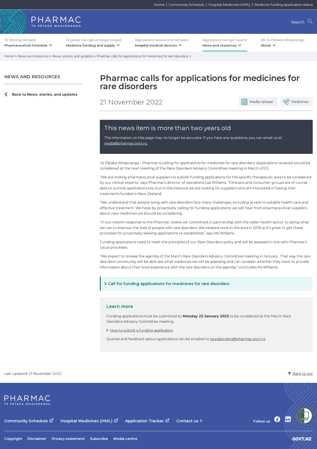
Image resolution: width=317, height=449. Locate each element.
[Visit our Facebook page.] (277, 419)
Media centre (125, 439)
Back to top (303, 374)
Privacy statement (68, 439)
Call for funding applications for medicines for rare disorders (168, 283)
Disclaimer (36, 439)
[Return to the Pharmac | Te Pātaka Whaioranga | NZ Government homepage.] (27, 400)
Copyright (13, 439)
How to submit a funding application (141, 330)
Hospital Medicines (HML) (229, 5)
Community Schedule (186, 5)
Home (159, 5)
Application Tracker (144, 421)
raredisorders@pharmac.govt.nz (237, 339)
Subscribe (99, 439)
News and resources (32, 76)
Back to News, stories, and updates (44, 94)
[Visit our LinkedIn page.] (288, 419)
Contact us (187, 421)
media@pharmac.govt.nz (126, 143)
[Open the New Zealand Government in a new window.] (302, 438)
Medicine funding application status (283, 5)
